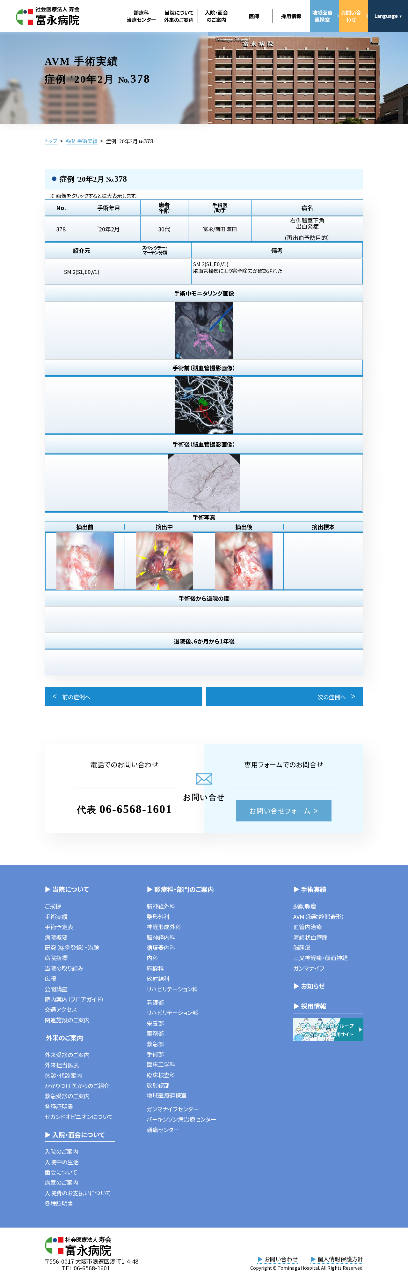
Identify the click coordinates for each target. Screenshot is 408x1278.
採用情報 (291, 16)
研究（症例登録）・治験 (72, 947)
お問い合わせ (351, 16)
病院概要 (56, 937)
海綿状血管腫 (310, 937)
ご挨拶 (53, 906)
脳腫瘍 (301, 947)
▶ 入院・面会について (75, 1134)
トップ (51, 141)
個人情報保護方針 (336, 1259)
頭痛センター (163, 1129)
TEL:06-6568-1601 (86, 1268)
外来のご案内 (64, 1037)
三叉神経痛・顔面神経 (320, 957)
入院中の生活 (62, 1162)
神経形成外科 (164, 926)
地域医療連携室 (322, 16)
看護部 (155, 1002)
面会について (61, 1172)
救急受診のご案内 (67, 1096)
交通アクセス (61, 1009)
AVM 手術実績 (82, 141)
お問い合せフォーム (280, 811)
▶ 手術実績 (309, 889)
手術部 (155, 1054)
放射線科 (158, 978)
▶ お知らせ (309, 985)
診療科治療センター (141, 16)
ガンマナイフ (308, 968)
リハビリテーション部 (172, 1012)
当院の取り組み (64, 968)
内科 (152, 957)
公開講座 (56, 989)
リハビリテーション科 (172, 989)
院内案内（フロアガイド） (74, 999)
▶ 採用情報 (309, 1006)
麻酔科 (155, 968)
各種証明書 (59, 1106)
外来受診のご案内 (67, 1054)
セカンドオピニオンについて (79, 1116)
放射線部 (158, 1085)
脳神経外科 (161, 906)
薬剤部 (155, 1033)
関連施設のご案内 (67, 1020)
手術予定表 (59, 926)
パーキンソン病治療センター (181, 1119)
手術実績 (56, 916)
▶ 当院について (67, 889)
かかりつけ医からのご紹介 (77, 1085)
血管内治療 (307, 926)
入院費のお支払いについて (78, 1193)
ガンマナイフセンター (173, 1109)
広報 (50, 978)
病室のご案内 (61, 1182)
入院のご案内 (61, 1151)
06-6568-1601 (135, 809)
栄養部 (155, 1023)
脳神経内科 (161, 937)
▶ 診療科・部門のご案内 (180, 889)
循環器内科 (161, 947)
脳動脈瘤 (304, 906)
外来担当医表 (62, 1065)
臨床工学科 (161, 1064)
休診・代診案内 (63, 1075)
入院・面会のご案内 (216, 16)
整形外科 (158, 916)
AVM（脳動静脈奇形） (319, 916)
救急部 (155, 1044)
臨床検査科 (161, 1075)
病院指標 (56, 957)
